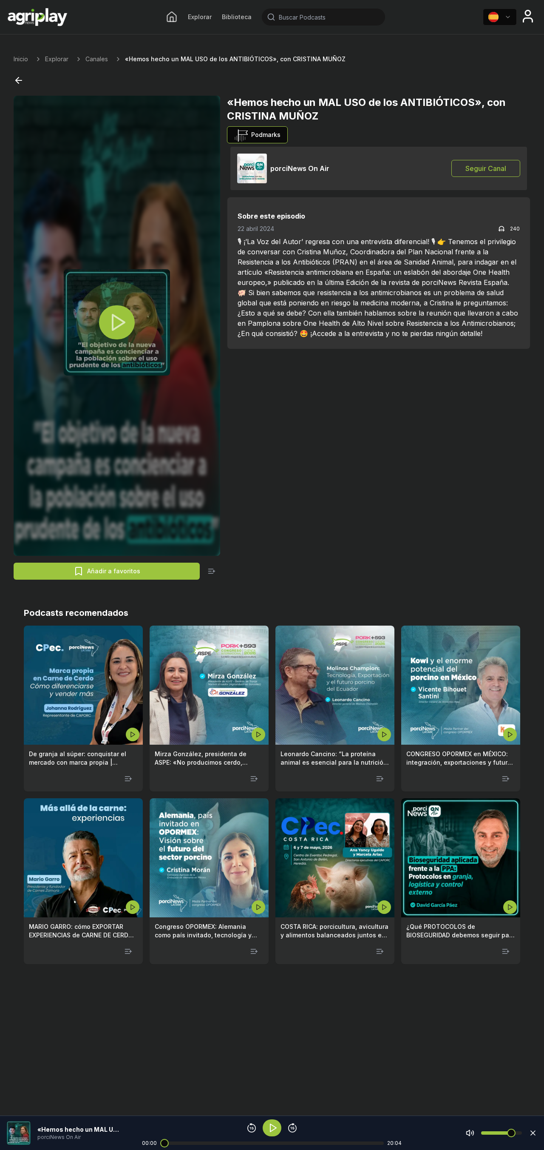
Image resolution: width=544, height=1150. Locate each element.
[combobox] (500, 17)
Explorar (200, 16)
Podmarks (265, 134)
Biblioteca (237, 16)
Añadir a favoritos (113, 571)
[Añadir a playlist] (211, 571)
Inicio (21, 59)
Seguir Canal (485, 168)
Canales (96, 59)
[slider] (164, 1143)
